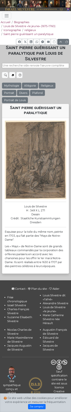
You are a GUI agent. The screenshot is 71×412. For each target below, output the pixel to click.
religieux (30, 30)
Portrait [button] (9, 93)
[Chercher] (5, 75)
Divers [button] (23, 93)
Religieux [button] (47, 85)
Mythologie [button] (11, 85)
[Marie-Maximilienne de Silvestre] (45, 3)
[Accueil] (33, 9)
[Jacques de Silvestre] (68, 3)
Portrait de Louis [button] (15, 100)
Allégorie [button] (30, 85)
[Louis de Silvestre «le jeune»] (20, 3)
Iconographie (12, 30)
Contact (20, 288)
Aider (56, 288)
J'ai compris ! (37, 406)
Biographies (21, 22)
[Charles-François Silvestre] (14, 3)
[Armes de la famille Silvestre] (68, 9)
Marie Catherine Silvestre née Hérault (53, 319)
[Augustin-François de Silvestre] (57, 3)
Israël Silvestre (16, 305)
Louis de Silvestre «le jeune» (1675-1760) (29, 26)
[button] (19, 42)
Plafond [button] (37, 93)
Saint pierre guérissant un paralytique (28, 34)
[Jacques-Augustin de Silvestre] (51, 3)
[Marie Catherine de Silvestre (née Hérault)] (26, 3)
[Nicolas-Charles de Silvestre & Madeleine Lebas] (36, 3)
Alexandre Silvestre (55, 303)
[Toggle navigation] (6, 15)
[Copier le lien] (54, 42)
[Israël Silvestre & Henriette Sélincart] (6, 4)
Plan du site (39, 288)
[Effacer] (12, 75)
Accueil (5, 22)
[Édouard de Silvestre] (63, 3)
